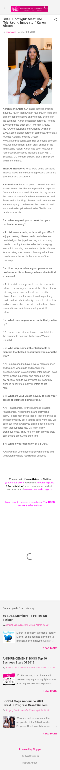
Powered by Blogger (30, 749)
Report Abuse (30, 762)
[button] (55, 19)
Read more (50, 648)
